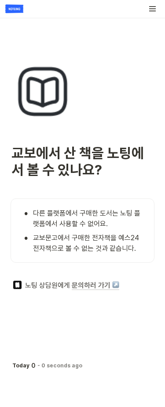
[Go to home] (14, 8)
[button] (153, 9)
